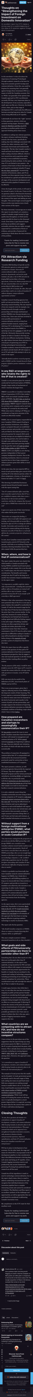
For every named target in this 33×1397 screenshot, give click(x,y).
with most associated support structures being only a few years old (16, 799)
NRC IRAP (10, 1053)
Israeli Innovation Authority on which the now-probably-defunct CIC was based (15, 911)
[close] (27, 1346)
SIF (16, 1053)
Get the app (24, 1392)
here (24, 478)
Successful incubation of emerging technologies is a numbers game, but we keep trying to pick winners (11, 1325)
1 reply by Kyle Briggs (13, 1301)
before (17, 712)
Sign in (29, 2)
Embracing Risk (7, 1322)
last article (7, 732)
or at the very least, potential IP (15, 169)
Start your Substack (13, 1392)
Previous (6, 1241)
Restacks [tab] (13, 1253)
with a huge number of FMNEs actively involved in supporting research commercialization (14, 1092)
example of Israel (20, 638)
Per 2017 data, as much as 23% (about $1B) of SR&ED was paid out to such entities (15, 401)
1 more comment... (6, 1309)
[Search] (30, 1317)
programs (10, 742)
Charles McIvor (9, 1269)
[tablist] (9, 1253)
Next (27, 1241)
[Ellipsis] (30, 1269)
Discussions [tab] (15, 1317)
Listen (29, 34)
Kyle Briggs (9, 33)
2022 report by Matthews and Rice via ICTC (15, 124)
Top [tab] (3, 1317)
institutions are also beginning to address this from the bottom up (15, 782)
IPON (19, 776)
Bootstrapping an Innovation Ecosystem (12, 1336)
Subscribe (23, 2)
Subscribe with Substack (18, 1377)
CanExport (24, 1053)
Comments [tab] (5, 1253)
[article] (16, 1326)
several (24, 739)
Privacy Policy (22, 1384)
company (19, 331)
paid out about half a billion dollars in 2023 (15, 447)
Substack (9, 1395)
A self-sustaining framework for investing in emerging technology (11, 1340)
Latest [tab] (8, 1317)
